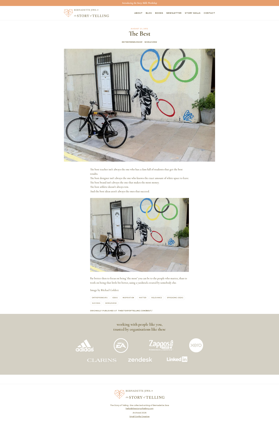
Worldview (150, 42)
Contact (209, 13)
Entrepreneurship (132, 42)
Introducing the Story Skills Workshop (139, 3)
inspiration (128, 298)
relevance (156, 298)
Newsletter (173, 13)
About (138, 13)
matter (142, 298)
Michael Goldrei (110, 290)
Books (159, 13)
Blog (149, 13)
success (96, 303)
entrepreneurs (100, 298)
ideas (115, 298)
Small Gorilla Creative (139, 416)
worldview (111, 303)
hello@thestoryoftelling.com (139, 408)
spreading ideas (175, 298)
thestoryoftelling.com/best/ (135, 311)
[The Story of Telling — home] (86, 13)
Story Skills (193, 13)
